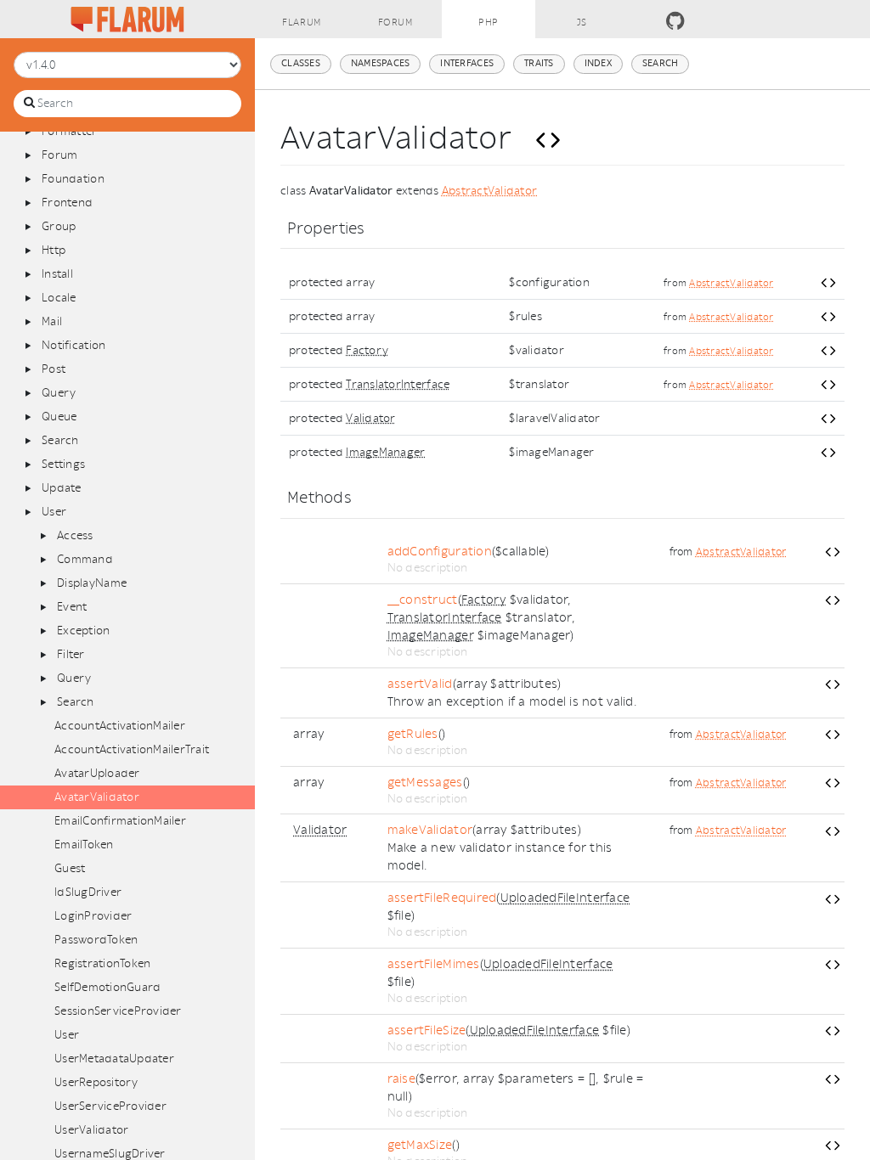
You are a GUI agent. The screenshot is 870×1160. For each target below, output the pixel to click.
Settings (63, 464)
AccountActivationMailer (119, 725)
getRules (412, 734)
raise (401, 1079)
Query (59, 392)
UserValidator (91, 1129)
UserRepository (96, 1082)
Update (62, 487)
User (54, 511)
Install (57, 273)
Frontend (67, 202)
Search (60, 440)
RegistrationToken (102, 963)
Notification (73, 345)
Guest (69, 868)
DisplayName (92, 583)
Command (85, 559)
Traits (539, 63)
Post (53, 369)
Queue (59, 416)
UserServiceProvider (110, 1106)
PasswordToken (96, 939)
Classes (300, 63)
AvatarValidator (96, 797)
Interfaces (467, 63)
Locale (59, 297)
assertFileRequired (442, 898)
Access (75, 535)
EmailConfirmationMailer (120, 820)
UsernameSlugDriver (110, 1153)
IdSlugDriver (87, 892)
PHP (488, 22)
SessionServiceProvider (118, 1011)
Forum (395, 22)
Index (598, 63)
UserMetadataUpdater (114, 1058)
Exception (83, 630)
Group (59, 226)
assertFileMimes (433, 964)
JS (582, 22)
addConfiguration (439, 551)
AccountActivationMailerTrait (131, 749)
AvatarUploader (97, 773)
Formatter (69, 131)
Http (53, 250)
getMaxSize (420, 1145)
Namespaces (380, 63)
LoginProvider (93, 915)
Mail (52, 321)
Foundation (73, 178)
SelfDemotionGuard (107, 987)
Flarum (301, 22)
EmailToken (84, 844)
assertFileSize (426, 1030)
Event (72, 606)
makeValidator (429, 830)
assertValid (420, 684)
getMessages (425, 782)
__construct (422, 600)
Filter (71, 654)
